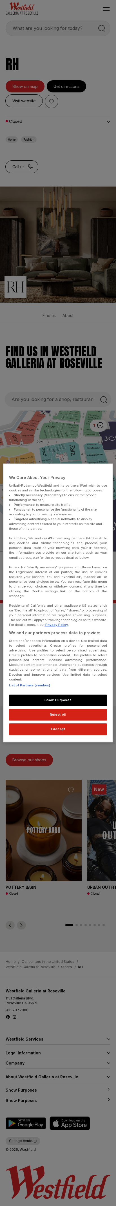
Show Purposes (58, 700)
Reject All (58, 715)
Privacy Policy (56, 625)
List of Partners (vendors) (29, 685)
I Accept (58, 729)
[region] (58, 603)
